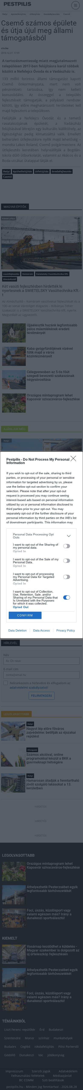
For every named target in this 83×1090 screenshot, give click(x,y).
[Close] (75, 460)
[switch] (66, 546)
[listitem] (41, 536)
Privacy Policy (65, 630)
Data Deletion (17, 630)
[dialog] (41, 545)
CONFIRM (25, 615)
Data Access (41, 630)
